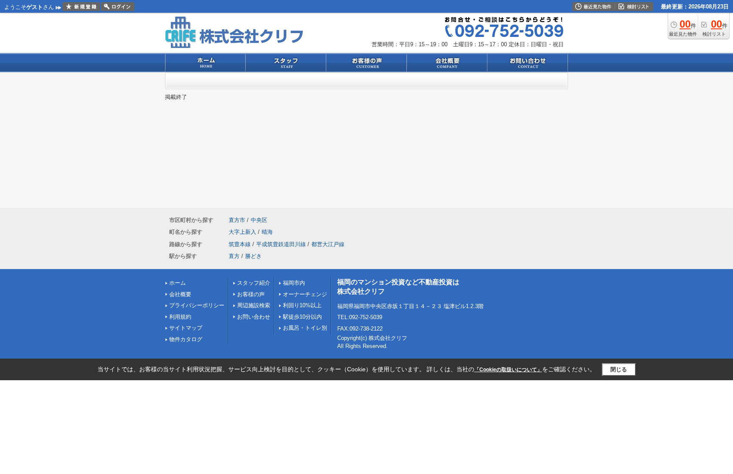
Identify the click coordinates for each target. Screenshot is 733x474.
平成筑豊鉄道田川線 (281, 244)
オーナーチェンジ (305, 294)
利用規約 (180, 317)
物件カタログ (185, 339)
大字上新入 (242, 232)
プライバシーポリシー (196, 305)
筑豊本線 (240, 244)
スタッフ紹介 (253, 283)
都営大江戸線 (327, 244)
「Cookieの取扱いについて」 (508, 370)
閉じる (618, 369)
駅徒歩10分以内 (302, 317)
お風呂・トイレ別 (305, 328)
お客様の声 (251, 294)
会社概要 (180, 294)
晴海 (267, 232)
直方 (234, 256)
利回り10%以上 (302, 305)
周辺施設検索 (253, 305)
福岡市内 (294, 283)
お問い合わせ (253, 317)
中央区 (259, 220)
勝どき (253, 256)
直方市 (237, 220)
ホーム (177, 283)
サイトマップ (185, 328)
